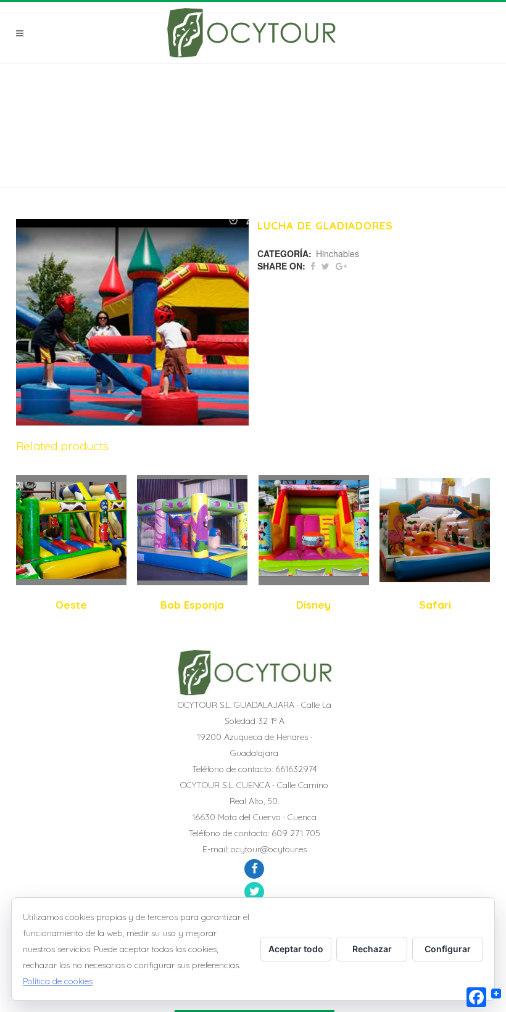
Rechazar (372, 949)
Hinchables (337, 253)
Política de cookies (58, 981)
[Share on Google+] (341, 266)
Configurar (448, 949)
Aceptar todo (295, 949)
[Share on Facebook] (312, 266)
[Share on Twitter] (325, 266)
